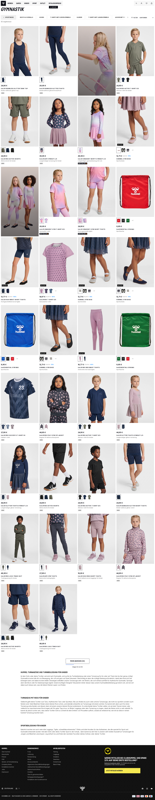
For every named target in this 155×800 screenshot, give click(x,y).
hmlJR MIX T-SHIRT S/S (47, 299)
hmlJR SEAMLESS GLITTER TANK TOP (14, 88)
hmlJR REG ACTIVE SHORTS (11, 159)
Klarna (29, 759)
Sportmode (9, 18)
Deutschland (8, 788)
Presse (4, 757)
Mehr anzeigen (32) (77, 661)
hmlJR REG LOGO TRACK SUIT (11, 576)
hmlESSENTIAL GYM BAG (125, 229)
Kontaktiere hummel (8, 767)
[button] (136, 3)
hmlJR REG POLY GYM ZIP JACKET (51, 435)
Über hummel (6, 752)
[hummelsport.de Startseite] (3, 3)
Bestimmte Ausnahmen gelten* (112, 763)
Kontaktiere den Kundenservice (37, 779)
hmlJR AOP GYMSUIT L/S (48, 159)
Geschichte (5, 754)
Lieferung (30, 754)
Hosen (42, 18)
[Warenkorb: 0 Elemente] (151, 3)
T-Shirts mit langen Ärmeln (99, 18)
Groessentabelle (33, 762)
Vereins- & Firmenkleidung (10, 762)
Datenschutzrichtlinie (34, 769)
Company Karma (7, 764)
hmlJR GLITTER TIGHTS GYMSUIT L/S (129, 435)
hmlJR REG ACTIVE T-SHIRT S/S (127, 88)
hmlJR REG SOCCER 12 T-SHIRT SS (13, 435)
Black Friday (56, 764)
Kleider (81, 18)
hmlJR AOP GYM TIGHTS (48, 576)
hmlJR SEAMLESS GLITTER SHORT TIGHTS (131, 506)
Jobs (3, 769)
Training (55, 752)
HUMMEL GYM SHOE (123, 159)
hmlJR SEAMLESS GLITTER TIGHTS (51, 88)
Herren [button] (10, 3)
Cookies (30, 772)
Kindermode (57, 762)
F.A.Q (29, 752)
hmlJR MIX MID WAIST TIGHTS (89, 367)
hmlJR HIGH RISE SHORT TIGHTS (89, 576)
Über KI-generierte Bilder (35, 774)
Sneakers (56, 757)
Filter (135, 17)
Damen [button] (18, 3)
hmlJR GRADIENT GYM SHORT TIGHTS (91, 229)
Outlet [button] (42, 3)
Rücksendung (32, 757)
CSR (3, 759)
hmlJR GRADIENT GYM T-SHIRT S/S (52, 229)
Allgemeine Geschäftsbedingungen (39, 764)
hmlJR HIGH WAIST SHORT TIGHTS (13, 299)
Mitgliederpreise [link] (55, 3)
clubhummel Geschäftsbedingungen (39, 767)
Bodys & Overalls (28, 18)
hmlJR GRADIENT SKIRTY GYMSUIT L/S (92, 159)
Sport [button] (34, 3)
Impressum (5, 772)
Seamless (56, 759)
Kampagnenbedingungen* (36, 777)
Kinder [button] (26, 3)
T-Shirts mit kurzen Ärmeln (61, 18)
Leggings (56, 754)
